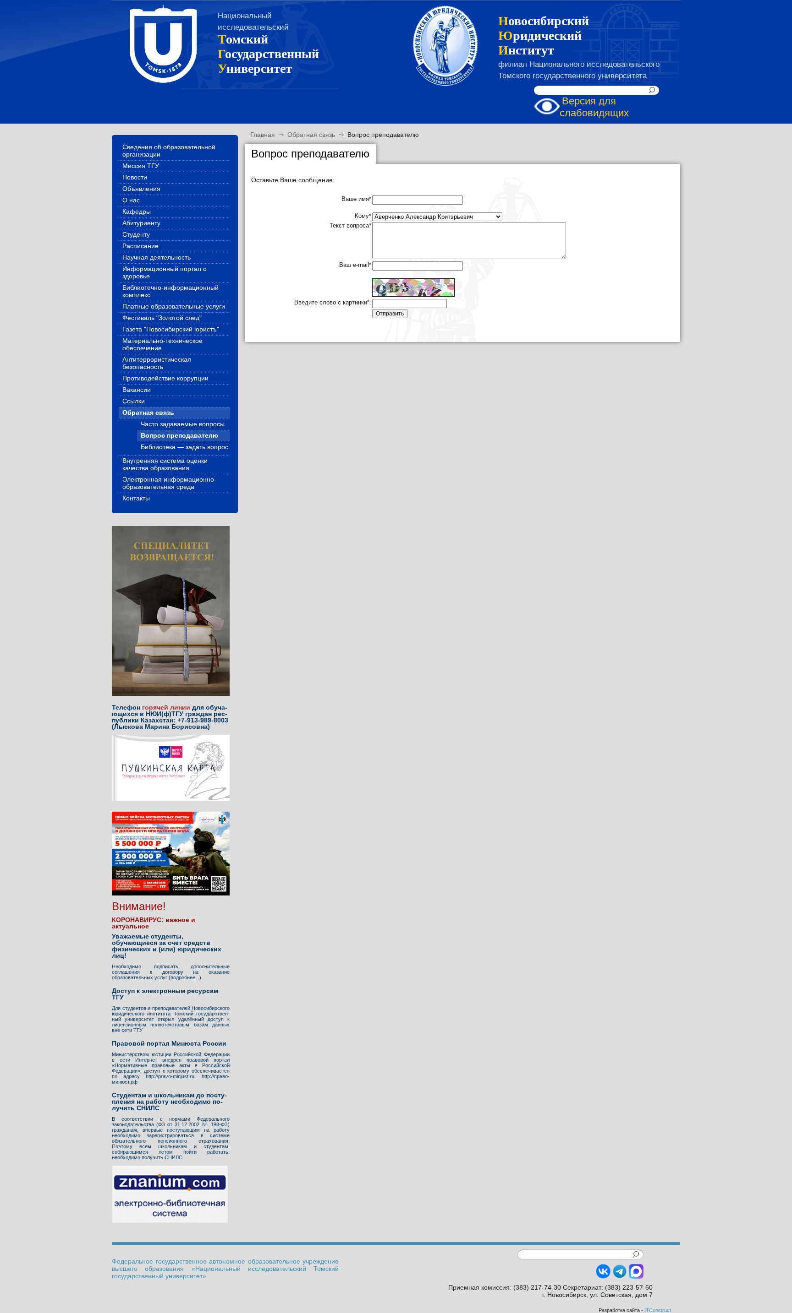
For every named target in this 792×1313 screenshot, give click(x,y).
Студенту (136, 234)
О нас (131, 200)
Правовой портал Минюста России (169, 1043)
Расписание (140, 246)
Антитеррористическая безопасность (156, 363)
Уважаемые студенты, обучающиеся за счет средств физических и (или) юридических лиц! (166, 946)
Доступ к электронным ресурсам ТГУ (165, 994)
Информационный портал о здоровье (164, 272)
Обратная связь (311, 134)
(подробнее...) (185, 977)
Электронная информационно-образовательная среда (169, 483)
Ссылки (133, 401)
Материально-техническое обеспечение (162, 344)
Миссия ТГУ (140, 165)
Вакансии (136, 389)
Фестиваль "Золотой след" (162, 317)
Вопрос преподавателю (383, 134)
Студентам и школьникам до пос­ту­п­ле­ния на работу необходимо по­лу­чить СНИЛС (169, 1101)
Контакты (136, 498)
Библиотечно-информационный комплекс (170, 291)
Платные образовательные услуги (173, 306)
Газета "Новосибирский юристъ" (170, 329)
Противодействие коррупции (165, 378)
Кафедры (136, 211)
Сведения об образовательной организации (168, 150)
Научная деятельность (156, 257)
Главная (262, 134)
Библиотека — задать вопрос (184, 446)
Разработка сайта (619, 1310)
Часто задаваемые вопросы (183, 424)
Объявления (141, 188)
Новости (134, 177)
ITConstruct (657, 1310)
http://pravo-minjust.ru (170, 1076)
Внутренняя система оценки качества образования (165, 464)
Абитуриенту (141, 223)
